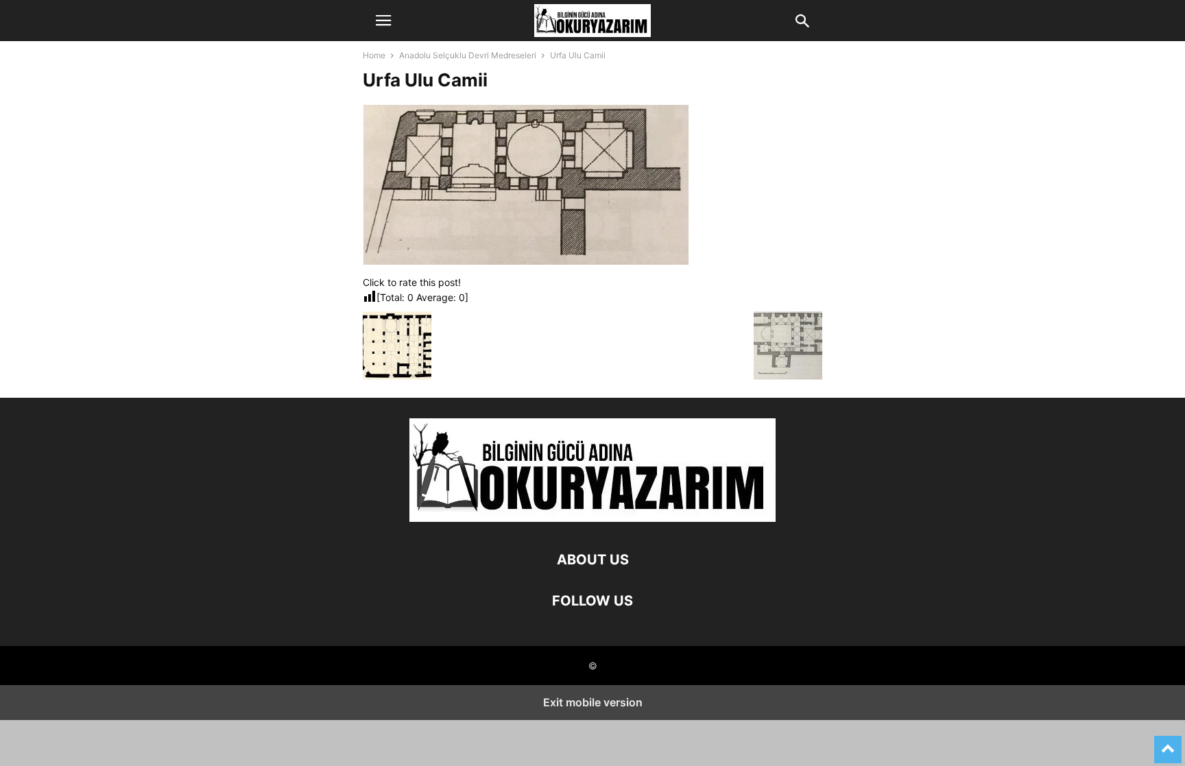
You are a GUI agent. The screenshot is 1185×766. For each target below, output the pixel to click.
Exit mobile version (593, 702)
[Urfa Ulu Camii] (526, 261)
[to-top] (1168, 743)
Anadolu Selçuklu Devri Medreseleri (467, 55)
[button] (383, 20)
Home (374, 55)
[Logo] (592, 518)
